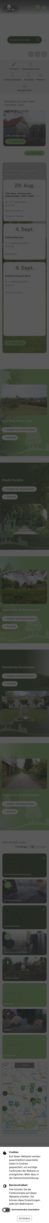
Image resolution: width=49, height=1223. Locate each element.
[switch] (6, 1210)
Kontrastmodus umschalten (25, 1209)
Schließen (24, 1218)
